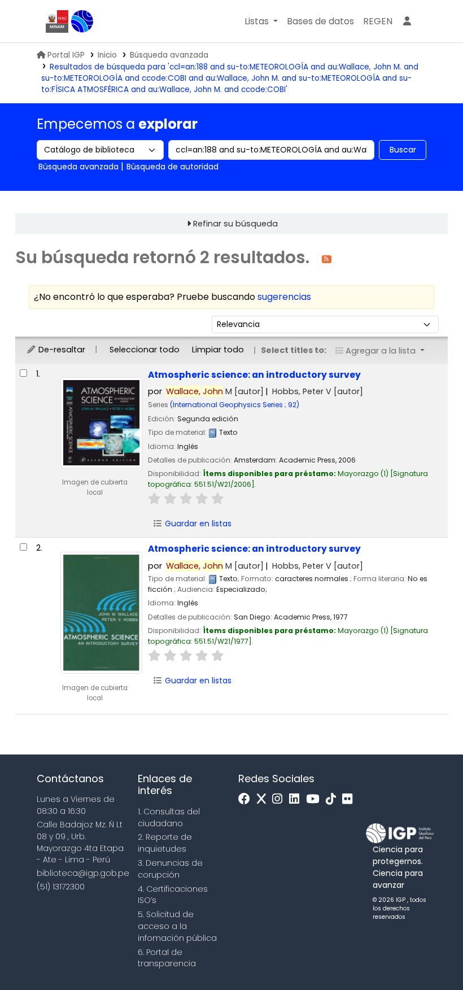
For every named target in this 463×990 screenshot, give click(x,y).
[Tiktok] (334, 799)
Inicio (107, 55)
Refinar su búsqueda (235, 223)
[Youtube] (315, 799)
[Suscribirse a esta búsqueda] (326, 258)
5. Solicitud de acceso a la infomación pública (177, 926)
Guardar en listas (197, 523)
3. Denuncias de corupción (170, 868)
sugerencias (284, 296)
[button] (261, 21)
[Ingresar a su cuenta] (407, 21)
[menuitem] (378, 21)
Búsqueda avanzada (169, 55)
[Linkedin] (297, 799)
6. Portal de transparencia (167, 958)
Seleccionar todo (145, 349)
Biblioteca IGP (82, 21)
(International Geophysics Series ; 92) (234, 404)
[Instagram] (280, 799)
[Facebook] (247, 799)
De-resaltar (60, 349)
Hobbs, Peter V (317, 391)
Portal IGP (66, 55)
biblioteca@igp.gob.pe (83, 873)
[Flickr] (350, 799)
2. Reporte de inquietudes (165, 842)
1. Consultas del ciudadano (169, 817)
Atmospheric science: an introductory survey (254, 375)
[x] (264, 799)
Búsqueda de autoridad (172, 166)
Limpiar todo (218, 349)
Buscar (403, 149)
